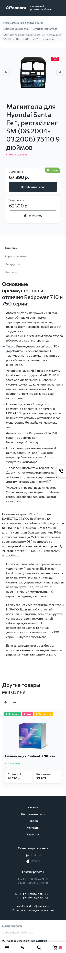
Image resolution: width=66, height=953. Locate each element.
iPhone (35, 860)
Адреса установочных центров (27, 940)
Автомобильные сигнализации (23, 22)
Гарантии (33, 834)
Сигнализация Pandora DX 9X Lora (30, 756)
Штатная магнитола (44, 28)
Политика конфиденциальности (33, 910)
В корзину (35, 215)
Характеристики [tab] (15, 256)
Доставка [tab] (11, 272)
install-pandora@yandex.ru (33, 906)
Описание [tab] (11, 247)
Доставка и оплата (33, 814)
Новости (33, 820)
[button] (7, 947)
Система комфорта (15, 28)
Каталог (33, 807)
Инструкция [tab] (12, 264)
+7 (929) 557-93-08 (35, 893)
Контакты (33, 827)
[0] (55, 947)
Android (35, 855)
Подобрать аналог (33, 186)
